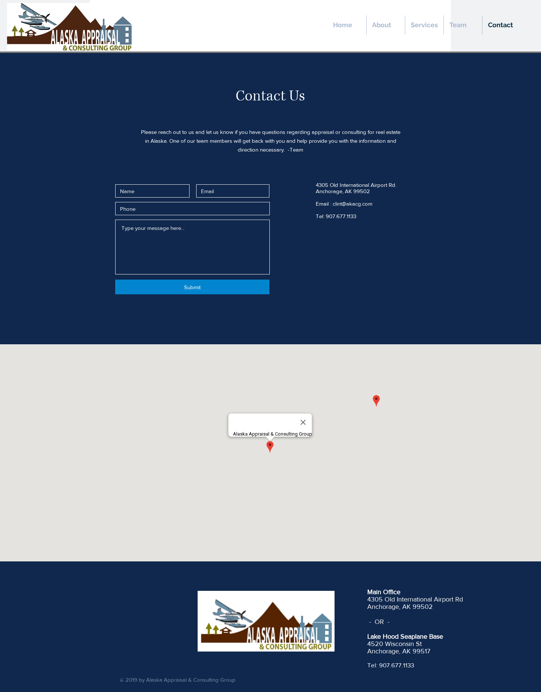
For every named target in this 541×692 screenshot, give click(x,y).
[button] (463, 25)
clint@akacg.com (352, 203)
